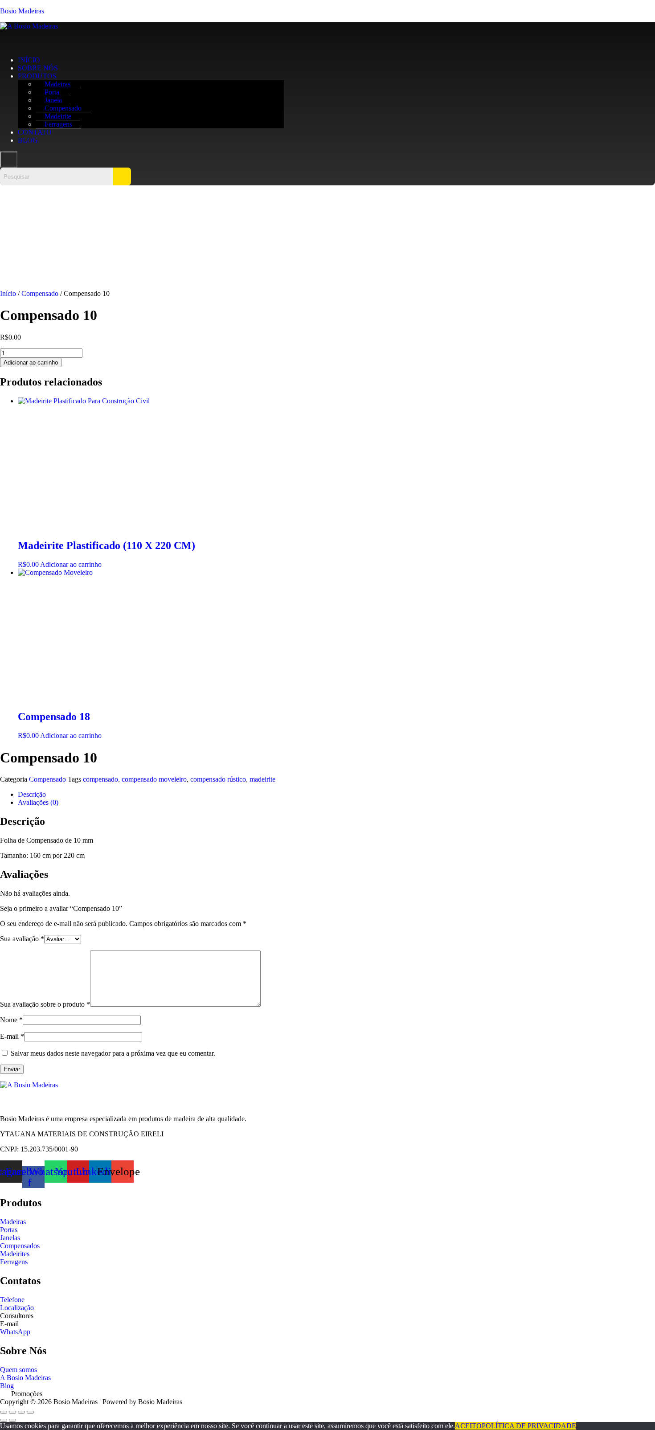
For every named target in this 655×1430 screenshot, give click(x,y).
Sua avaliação (22, 938)
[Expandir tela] (12, 1412)
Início (8, 293)
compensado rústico (218, 779)
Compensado (39, 293)
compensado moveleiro (154, 779)
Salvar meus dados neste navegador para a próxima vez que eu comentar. (113, 1053)
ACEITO (468, 1426)
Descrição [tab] (32, 794)
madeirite (262, 779)
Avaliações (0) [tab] (38, 802)
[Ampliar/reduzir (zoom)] (3, 1412)
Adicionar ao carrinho (31, 362)
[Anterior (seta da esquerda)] (3, 1420)
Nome (11, 1020)
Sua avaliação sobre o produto (45, 1004)
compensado (100, 779)
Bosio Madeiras (22, 11)
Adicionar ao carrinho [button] (71, 564)
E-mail (12, 1036)
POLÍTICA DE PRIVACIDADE (529, 1426)
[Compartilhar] (21, 1412)
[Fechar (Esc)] (30, 1412)
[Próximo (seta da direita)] (12, 1420)
